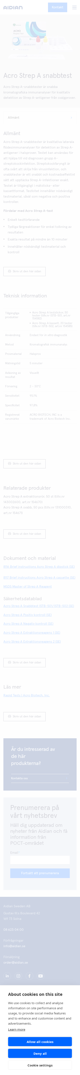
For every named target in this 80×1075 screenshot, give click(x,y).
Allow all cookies (40, 1042)
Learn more (16, 1029)
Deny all (40, 1053)
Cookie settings (40, 1065)
